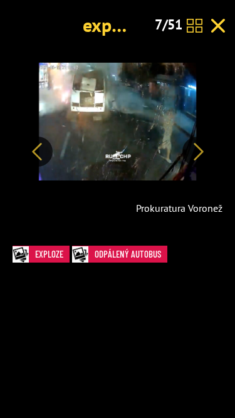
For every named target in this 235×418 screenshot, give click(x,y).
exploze (114, 25)
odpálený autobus (128, 253)
